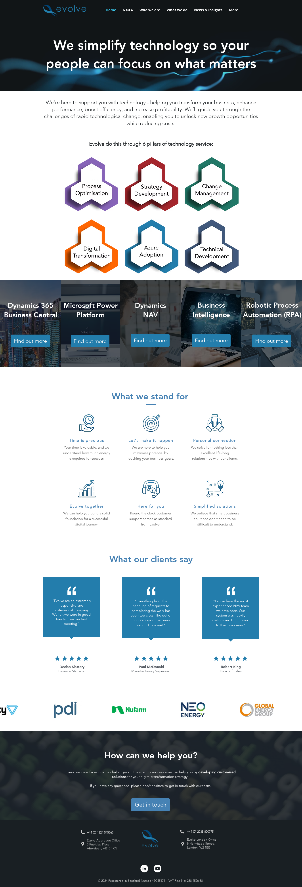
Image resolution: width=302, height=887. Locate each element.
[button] (177, 10)
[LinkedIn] (144, 868)
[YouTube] (157, 868)
